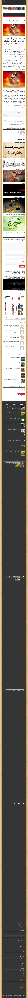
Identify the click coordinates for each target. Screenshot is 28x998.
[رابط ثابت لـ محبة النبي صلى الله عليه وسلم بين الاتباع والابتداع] (14, 212)
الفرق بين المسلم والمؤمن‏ (14, 423)
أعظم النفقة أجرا (20, 927)
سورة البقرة (21, 930)
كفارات (23, 982)
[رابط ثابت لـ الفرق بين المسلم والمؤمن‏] (23, 427)
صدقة (23, 968)
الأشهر (21, 404)
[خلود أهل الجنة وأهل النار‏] (8, 632)
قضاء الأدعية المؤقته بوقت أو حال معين (16, 121)
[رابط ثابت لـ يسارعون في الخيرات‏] (23, 377)
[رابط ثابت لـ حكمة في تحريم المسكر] (23, 438)
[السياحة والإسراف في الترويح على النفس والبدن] (8, 746)
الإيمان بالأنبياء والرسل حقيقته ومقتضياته (15, 232)
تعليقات (6, 404)
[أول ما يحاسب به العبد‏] (12, 746)
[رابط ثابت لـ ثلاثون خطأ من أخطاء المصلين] (23, 366)
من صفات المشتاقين (20, 169)
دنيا (23, 963)
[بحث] (4, 1)
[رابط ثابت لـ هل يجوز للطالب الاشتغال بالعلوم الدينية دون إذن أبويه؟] (23, 382)
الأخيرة (14, 404)
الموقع (23, 261)
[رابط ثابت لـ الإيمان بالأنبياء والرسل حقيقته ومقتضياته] (14, 230)
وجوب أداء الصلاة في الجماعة (14, 429)
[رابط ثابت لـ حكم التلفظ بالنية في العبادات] (23, 444)
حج (23, 951)
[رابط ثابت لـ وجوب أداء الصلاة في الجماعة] (23, 432)
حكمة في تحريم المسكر (15, 434)
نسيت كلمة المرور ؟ (20, 395)
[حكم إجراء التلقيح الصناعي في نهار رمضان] (10, 803)
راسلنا (23, 932)
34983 (11, 105)
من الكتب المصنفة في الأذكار (14, 124)
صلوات (23, 970)
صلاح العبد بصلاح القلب (19, 197)
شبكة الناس (15, 995)
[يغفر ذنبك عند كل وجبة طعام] (17, 746)
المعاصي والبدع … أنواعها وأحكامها (13, 368)
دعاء (23, 961)
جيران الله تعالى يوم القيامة (14, 446)
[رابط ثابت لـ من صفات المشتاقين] (14, 167)
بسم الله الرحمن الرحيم (15, 418)
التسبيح (23, 183)
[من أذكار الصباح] (17, 859)
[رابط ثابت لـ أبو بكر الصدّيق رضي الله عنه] (23, 416)
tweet (19, 112)
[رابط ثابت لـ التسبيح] (14, 181)
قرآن (23, 980)
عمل (23, 975)
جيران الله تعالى (21, 925)
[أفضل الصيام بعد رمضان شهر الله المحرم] (22, 746)
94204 (8, 105)
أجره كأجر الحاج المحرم (19, 923)
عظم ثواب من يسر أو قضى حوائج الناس (16, 159)
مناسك (23, 990)
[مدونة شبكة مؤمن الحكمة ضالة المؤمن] (14, 9)
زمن (23, 965)
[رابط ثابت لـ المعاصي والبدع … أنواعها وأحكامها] (23, 371)
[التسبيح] (12, 632)
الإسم (24, 252)
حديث (23, 953)
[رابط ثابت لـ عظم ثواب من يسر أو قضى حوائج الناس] (14, 157)
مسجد (23, 985)
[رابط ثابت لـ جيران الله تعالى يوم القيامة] (23, 449)
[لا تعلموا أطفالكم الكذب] (22, 859)
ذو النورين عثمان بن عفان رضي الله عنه (12, 451)
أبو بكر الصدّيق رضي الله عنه (14, 412)
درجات (23, 958)
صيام (23, 973)
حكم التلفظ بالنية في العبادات (14, 440)
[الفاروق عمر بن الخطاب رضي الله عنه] (17, 464)
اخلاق (18, 20)
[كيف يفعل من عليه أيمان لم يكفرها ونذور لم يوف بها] (12, 519)
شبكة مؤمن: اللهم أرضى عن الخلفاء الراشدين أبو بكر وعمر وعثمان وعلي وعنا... (11, 348)
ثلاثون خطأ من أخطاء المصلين (14, 362)
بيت (23, 948)
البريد (24, 256)
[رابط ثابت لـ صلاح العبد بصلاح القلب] (14, 195)
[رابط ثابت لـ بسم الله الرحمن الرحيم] (23, 421)
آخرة (23, 944)
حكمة (23, 956)
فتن (23, 977)
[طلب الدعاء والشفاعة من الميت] (8, 519)
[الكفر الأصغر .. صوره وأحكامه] (22, 632)
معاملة (23, 987)
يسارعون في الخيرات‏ (15, 373)
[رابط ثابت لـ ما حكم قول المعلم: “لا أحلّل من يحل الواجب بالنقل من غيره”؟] (23, 410)
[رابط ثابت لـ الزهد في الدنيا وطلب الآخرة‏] (23, 360)
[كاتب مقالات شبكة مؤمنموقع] (18, 132)
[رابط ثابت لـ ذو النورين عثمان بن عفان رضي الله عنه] (23, 455)
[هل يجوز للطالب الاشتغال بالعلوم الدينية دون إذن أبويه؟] (22, 464)
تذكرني (15, 394)
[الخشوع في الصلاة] (17, 578)
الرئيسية (22, 20)
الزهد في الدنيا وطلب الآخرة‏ (14, 357)
